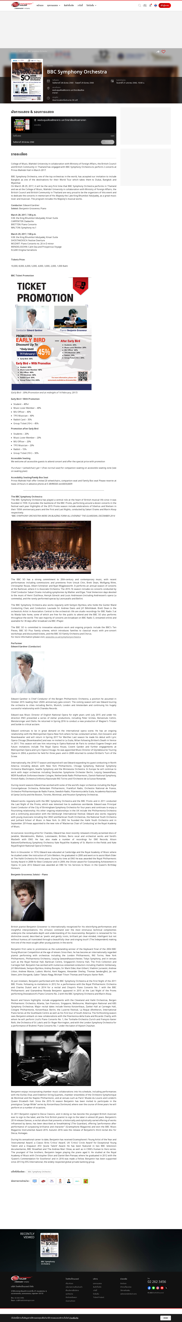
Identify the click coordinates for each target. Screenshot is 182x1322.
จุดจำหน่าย (69, 1294)
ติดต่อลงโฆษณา (71, 1297)
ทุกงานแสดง (97, 1283)
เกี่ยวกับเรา (69, 1283)
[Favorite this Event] (163, 52)
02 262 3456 (19, 1298)
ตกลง (165, 1318)
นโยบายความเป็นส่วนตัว (74, 1287)
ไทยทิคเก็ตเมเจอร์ (158, 1293)
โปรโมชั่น (96, 1294)
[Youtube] (162, 1288)
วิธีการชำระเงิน (125, 1290)
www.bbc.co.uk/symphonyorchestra (63, 637)
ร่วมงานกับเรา (70, 1301)
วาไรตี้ (95, 1290)
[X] (166, 1288)
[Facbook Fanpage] (149, 1288)
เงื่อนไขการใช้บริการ (72, 1290)
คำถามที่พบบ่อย (125, 1287)
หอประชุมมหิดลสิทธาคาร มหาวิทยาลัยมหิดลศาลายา (68, 91)
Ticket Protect (98, 1297)
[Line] (153, 1288)
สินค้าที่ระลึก (97, 1287)
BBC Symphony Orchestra (39, 1171)
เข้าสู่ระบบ (165, 5)
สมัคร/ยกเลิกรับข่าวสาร (128, 1294)
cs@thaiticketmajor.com (25, 1300)
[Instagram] (157, 1288)
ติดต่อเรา (123, 1283)
